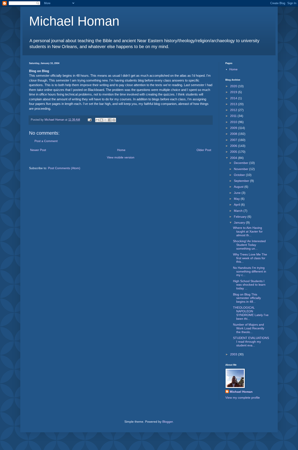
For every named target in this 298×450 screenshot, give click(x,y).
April (237, 204)
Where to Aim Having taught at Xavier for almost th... (248, 231)
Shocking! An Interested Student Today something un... (249, 244)
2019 (234, 92)
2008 (234, 134)
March (238, 210)
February (240, 216)
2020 (234, 86)
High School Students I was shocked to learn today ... (249, 284)
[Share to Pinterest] (114, 120)
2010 (234, 122)
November (241, 169)
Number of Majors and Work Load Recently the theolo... (248, 328)
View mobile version (120, 157)
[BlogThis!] (101, 120)
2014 (234, 98)
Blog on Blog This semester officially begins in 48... (247, 298)
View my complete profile (242, 397)
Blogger (167, 421)
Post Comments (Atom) (64, 168)
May (237, 198)
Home (121, 150)
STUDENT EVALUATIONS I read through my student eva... (251, 341)
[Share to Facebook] (110, 120)
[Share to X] (105, 120)
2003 (234, 354)
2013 (234, 104)
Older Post (204, 150)
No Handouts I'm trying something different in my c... (249, 271)
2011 (234, 116)
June (237, 193)
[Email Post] (89, 119)
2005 (234, 151)
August (239, 186)
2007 (234, 140)
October (240, 175)
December (241, 163)
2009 (234, 128)
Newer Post (38, 150)
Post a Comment (46, 141)
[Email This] (97, 120)
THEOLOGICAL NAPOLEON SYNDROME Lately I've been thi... (251, 313)
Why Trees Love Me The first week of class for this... (250, 258)
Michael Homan (74, 21)
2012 (234, 110)
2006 (234, 146)
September (242, 180)
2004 (234, 158)
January (240, 222)
